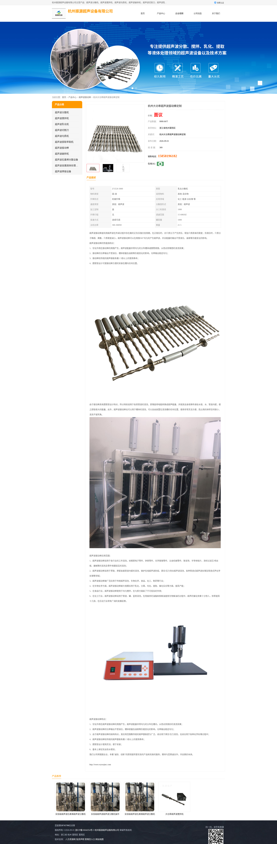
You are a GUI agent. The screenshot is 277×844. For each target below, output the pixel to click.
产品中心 (161, 13)
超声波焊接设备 (63, 171)
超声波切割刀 (62, 130)
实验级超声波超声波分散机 (208, 814)
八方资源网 (70, 839)
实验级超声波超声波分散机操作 (69, 814)
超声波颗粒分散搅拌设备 (173, 814)
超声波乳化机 (62, 124)
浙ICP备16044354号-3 (84, 830)
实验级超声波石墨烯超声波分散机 (104, 814)
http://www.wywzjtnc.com (100, 764)
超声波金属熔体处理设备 (67, 165)
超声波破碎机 (62, 154)
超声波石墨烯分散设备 (66, 159)
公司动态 (198, 13)
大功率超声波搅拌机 (138, 814)
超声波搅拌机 (62, 118)
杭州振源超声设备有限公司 (107, 830)
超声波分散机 (62, 112)
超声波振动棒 (85, 97)
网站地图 (100, 839)
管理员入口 (90, 839)
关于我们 (216, 13)
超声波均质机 (62, 136)
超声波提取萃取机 (64, 142)
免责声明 (80, 839)
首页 (143, 13)
